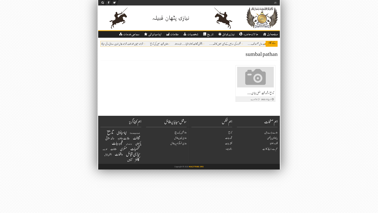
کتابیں (129, 160)
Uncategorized (135, 133)
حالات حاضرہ (124, 138)
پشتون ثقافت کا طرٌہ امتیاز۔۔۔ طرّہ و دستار (192, 44)
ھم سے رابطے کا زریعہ (270, 149)
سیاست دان (129, 144)
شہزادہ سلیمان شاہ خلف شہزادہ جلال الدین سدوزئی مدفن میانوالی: (125, 44)
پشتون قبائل (107, 155)
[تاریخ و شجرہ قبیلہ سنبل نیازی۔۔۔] (255, 77)
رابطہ (275, 2)
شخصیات (135, 148)
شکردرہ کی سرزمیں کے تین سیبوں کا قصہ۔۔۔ (228, 44)
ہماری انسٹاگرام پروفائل (178, 143)
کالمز (137, 159)
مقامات (113, 149)
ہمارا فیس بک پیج (181, 132)
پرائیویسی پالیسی (272, 138)
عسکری (123, 149)
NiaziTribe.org (196, 167)
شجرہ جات (117, 143)
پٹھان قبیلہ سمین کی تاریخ (162, 44)
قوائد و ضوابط (274, 143)
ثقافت (136, 138)
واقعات (119, 154)
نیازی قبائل (133, 154)
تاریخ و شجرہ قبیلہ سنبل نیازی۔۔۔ (260, 93)
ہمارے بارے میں (271, 132)
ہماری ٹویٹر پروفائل (180, 138)
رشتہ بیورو (229, 149)
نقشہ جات (105, 149)
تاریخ (110, 132)
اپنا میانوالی (122, 132)
